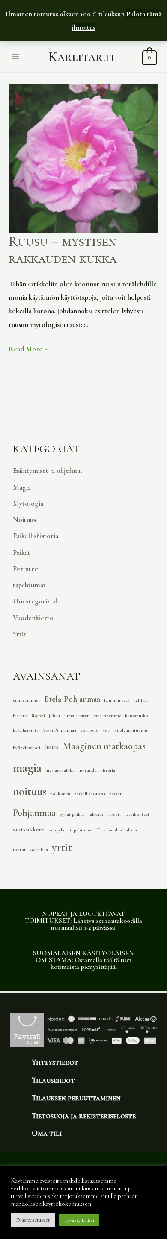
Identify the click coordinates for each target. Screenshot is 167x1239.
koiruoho (89, 730)
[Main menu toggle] (15, 56)
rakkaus (96, 814)
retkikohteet (137, 814)
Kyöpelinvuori (26, 747)
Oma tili (47, 1133)
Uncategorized (35, 601)
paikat (115, 793)
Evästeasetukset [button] (33, 1219)
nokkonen (60, 793)
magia (27, 767)
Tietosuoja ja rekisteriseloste (84, 1115)
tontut (19, 849)
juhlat (54, 715)
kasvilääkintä (26, 730)
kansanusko (136, 715)
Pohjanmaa (34, 812)
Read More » (28, 347)
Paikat (21, 552)
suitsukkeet (29, 829)
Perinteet (27, 568)
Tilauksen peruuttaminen (76, 1097)
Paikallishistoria (35, 535)
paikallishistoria (89, 793)
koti (106, 730)
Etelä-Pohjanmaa (72, 699)
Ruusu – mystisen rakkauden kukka (63, 250)
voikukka (39, 849)
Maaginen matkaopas (104, 746)
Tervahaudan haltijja (117, 830)
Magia (22, 487)
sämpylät (57, 830)
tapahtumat (29, 584)
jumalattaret (76, 715)
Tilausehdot (53, 1080)
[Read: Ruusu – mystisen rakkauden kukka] (83, 157)
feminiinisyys (116, 700)
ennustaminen (27, 700)
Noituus (24, 519)
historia (20, 715)
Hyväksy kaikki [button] (79, 1220)
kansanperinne (106, 715)
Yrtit (19, 634)
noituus (29, 792)
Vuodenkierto (33, 617)
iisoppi (38, 715)
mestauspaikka (60, 770)
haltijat (140, 700)
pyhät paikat (72, 814)
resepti (114, 814)
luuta (51, 747)
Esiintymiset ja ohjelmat (48, 470)
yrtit (62, 847)
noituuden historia (96, 770)
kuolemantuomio (131, 730)
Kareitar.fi (81, 57)
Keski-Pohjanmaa (59, 730)
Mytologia (28, 503)
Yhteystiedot (55, 1062)
